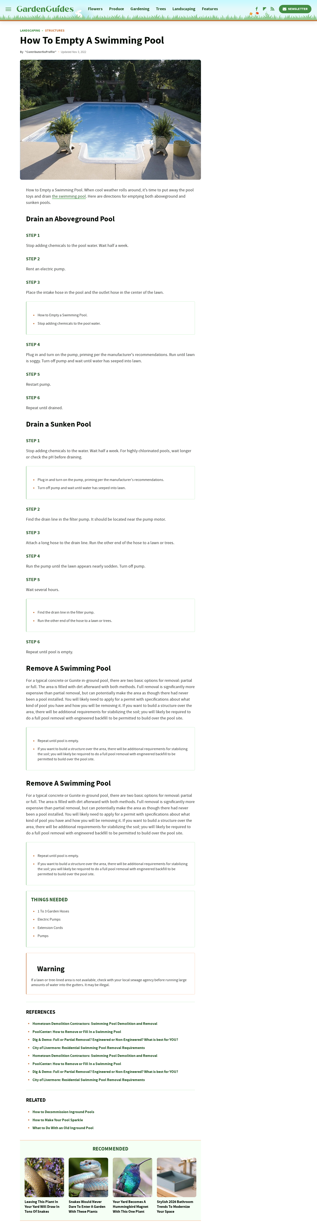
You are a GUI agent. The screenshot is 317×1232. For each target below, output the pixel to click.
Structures (55, 30)
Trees (161, 9)
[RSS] (272, 9)
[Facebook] (256, 9)
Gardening (139, 9)
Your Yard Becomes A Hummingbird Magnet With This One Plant (130, 1206)
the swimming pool (69, 196)
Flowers (95, 9)
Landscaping (183, 9)
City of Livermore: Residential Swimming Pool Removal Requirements (88, 1048)
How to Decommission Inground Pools (63, 1112)
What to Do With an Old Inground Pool (63, 1128)
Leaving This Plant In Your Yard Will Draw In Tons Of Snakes (42, 1206)
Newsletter (298, 9)
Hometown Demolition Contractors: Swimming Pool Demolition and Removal (94, 1023)
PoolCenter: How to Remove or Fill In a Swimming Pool (76, 1031)
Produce (116, 9)
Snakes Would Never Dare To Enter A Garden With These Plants (87, 1206)
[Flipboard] (264, 9)
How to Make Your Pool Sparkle (57, 1120)
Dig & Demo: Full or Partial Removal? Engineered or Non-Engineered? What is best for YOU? (105, 1039)
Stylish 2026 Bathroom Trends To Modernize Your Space (175, 1206)
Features (210, 9)
